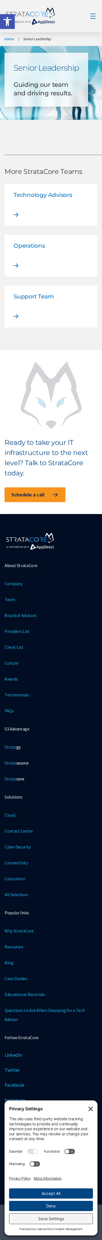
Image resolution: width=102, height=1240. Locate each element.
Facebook (14, 1085)
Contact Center (19, 831)
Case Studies (16, 978)
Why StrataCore (19, 931)
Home (9, 39)
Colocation (15, 878)
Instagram (15, 1100)
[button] (7, 21)
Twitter (12, 1070)
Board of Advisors (21, 615)
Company (13, 583)
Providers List (17, 631)
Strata (13, 747)
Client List (14, 647)
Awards (11, 679)
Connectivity (16, 863)
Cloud (10, 815)
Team (10, 599)
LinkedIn (13, 1055)
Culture (11, 663)
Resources (14, 947)
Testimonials (17, 695)
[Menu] (92, 16)
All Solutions (16, 894)
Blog (9, 962)
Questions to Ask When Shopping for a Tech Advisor (45, 1014)
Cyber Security (18, 847)
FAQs (9, 710)
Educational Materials (25, 994)
